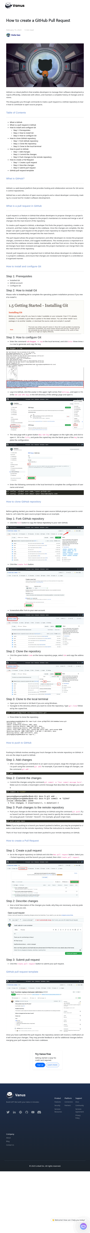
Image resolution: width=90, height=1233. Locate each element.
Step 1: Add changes (21, 152)
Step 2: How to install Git (23, 133)
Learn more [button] (52, 1065)
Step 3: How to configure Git (24, 135)
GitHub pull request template (22, 170)
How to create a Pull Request (22, 160)
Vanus (44, 514)
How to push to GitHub (19, 149)
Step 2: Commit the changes (25, 154)
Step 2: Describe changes (23, 165)
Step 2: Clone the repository (24, 143)
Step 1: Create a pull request (25, 162)
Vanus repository (44, 522)
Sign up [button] (40, 1065)
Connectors (69, 1102)
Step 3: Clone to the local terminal (27, 146)
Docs (77, 1102)
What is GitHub (16, 122)
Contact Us (10, 1145)
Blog (7, 1141)
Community (79, 1105)
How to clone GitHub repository (23, 138)
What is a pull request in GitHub (23, 125)
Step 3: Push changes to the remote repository (32, 157)
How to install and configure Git (23, 127)
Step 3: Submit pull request (24, 168)
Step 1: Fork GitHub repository (25, 141)
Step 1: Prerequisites (21, 130)
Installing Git (24, 294)
